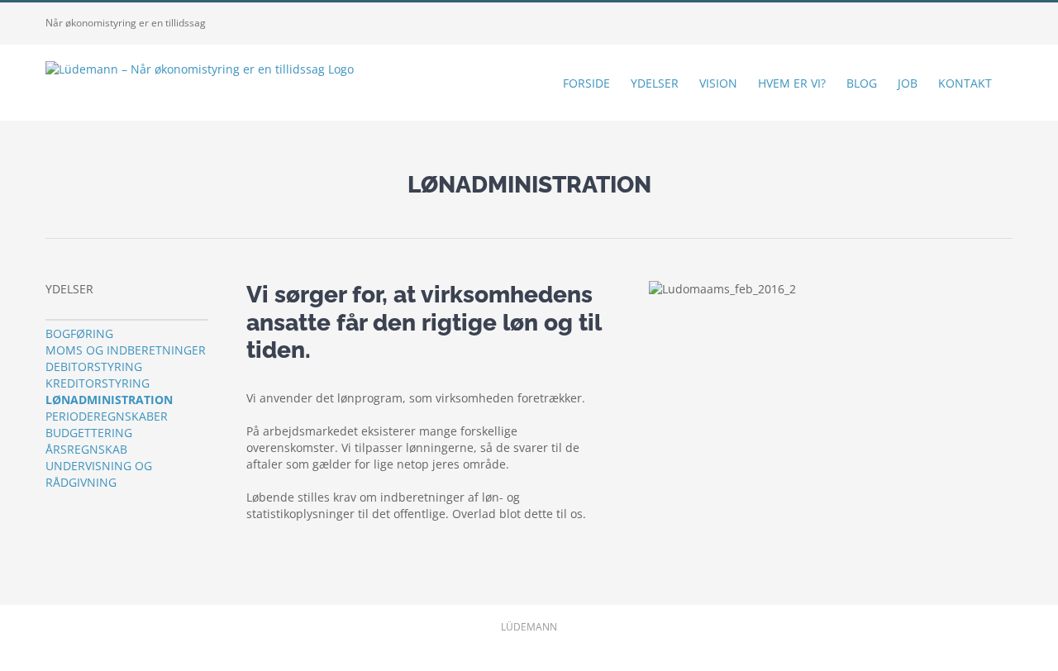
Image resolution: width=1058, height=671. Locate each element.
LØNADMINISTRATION (109, 399)
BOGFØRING (79, 333)
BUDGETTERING (88, 432)
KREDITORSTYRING (97, 383)
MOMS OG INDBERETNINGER (125, 350)
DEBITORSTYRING (93, 366)
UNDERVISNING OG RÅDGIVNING (98, 474)
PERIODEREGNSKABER (106, 416)
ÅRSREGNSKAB (86, 449)
